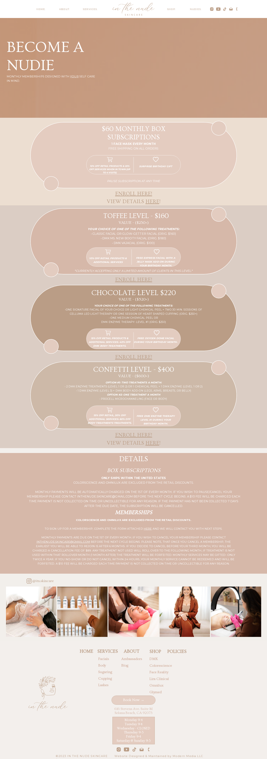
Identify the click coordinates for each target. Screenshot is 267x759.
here (152, 201)
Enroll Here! (133, 194)
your (74, 76)
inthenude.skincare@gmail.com (63, 541)
